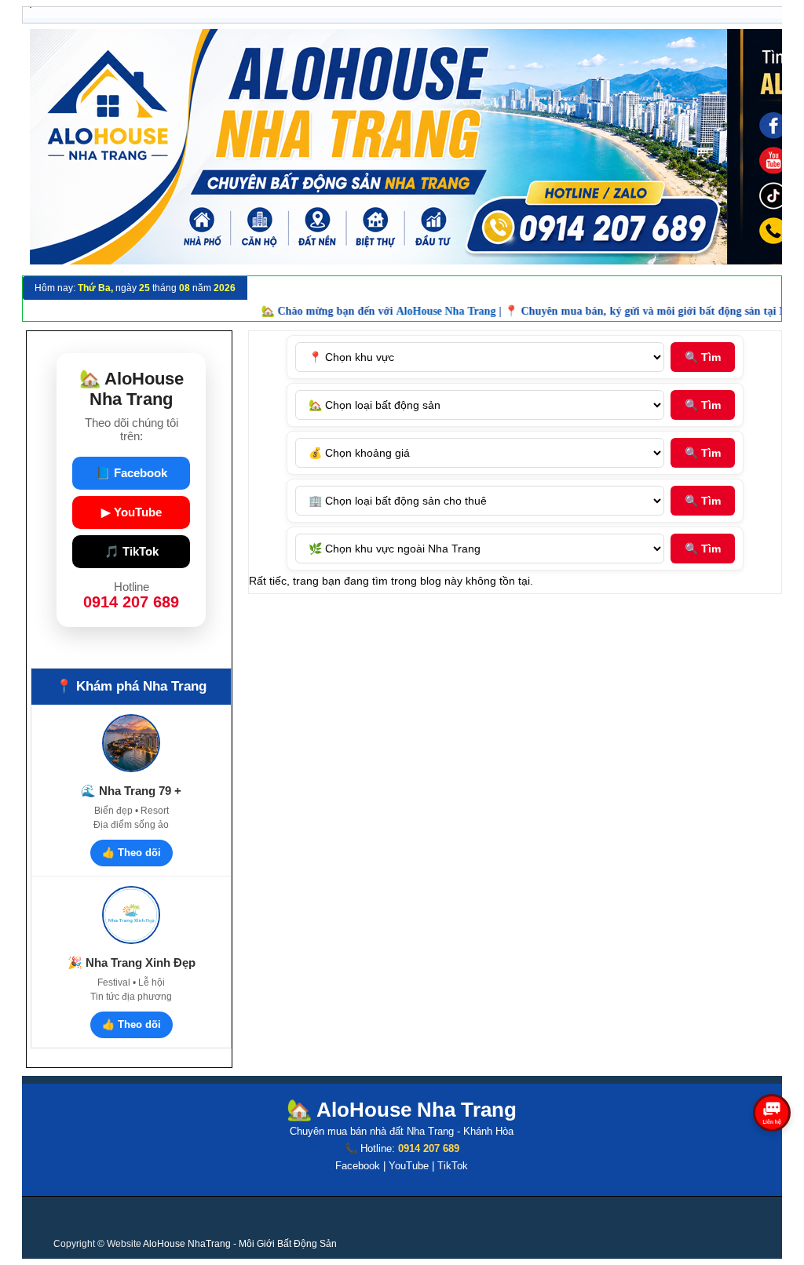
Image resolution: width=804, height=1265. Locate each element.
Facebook (357, 1166)
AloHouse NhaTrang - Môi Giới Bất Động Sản (240, 1243)
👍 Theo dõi (131, 853)
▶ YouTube (131, 512)
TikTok (452, 1166)
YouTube (409, 1166)
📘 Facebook (131, 472)
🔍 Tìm (703, 357)
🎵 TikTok (131, 551)
